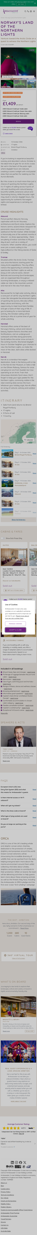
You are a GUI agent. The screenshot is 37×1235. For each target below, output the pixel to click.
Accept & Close (15, 630)
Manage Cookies (15, 624)
